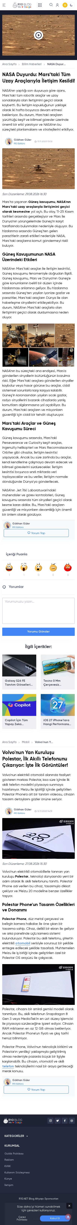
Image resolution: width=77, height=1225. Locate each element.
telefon (8, 1066)
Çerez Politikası (22, 1218)
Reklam (9, 1160)
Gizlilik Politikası (14, 1153)
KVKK (7, 1166)
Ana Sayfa (9, 64)
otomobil (22, 943)
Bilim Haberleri (32, 64)
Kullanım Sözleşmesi (17, 1172)
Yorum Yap (37, 533)
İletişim (8, 1185)
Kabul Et (55, 1218)
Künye (8, 1178)
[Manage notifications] (68, 1217)
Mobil (25, 742)
